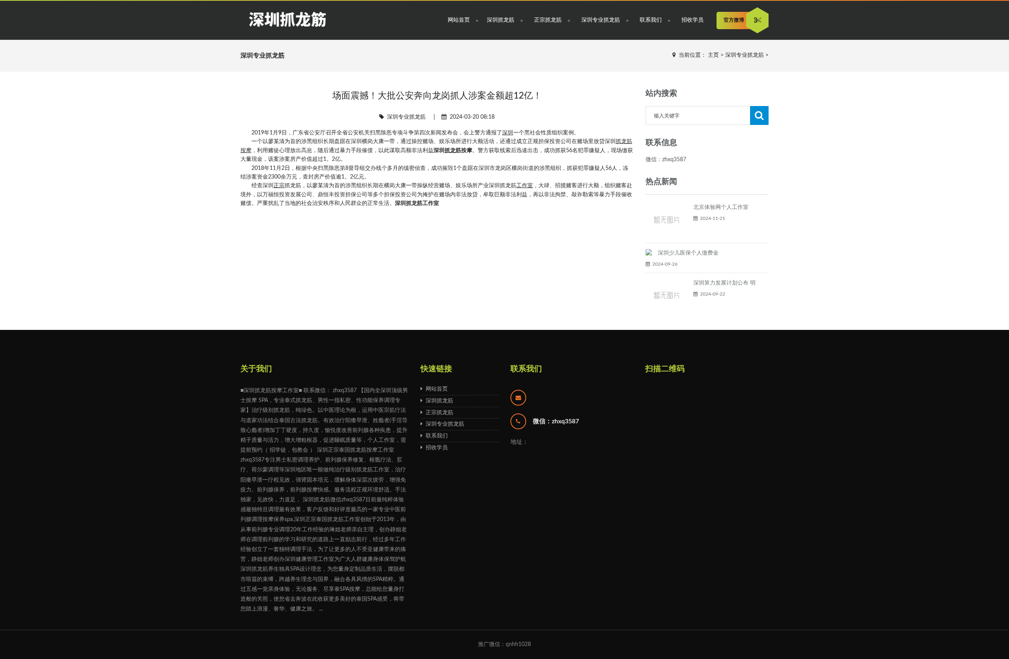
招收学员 (692, 20)
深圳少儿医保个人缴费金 (688, 253)
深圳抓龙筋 (500, 20)
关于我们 (256, 369)
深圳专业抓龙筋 (600, 20)
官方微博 (734, 20)
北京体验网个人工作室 (720, 207)
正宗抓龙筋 (548, 20)
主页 (713, 55)
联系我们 (651, 20)
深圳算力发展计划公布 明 (724, 283)
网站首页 (459, 20)
